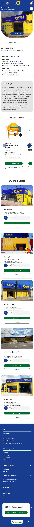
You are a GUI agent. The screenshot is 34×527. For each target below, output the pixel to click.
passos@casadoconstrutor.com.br (18, 65)
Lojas (7, 42)
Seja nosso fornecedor (9, 436)
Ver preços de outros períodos (13, 158)
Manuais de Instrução (8, 438)
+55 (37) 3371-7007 (14, 408)
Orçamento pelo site (14, 167)
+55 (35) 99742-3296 (16, 64)
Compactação (6, 455)
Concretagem (6, 457)
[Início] (17, 3)
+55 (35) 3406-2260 (15, 265)
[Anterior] (5, 145)
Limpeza (5, 471)
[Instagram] (31, 507)
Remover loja (11, 9)
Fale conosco (6, 493)
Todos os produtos (8, 460)
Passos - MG (5, 8)
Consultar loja (15, 163)
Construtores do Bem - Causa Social (12, 443)
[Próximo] (29, 145)
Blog (4, 495)
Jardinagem (6, 469)
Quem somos (6, 433)
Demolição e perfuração (9, 481)
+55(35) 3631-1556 (14, 313)
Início (2, 42)
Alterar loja (4, 9)
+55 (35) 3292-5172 (14, 218)
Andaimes (5, 452)
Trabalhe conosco (7, 491)
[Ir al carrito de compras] (31, 3)
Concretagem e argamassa (10, 479)
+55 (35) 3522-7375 (15, 62)
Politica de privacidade (9, 440)
